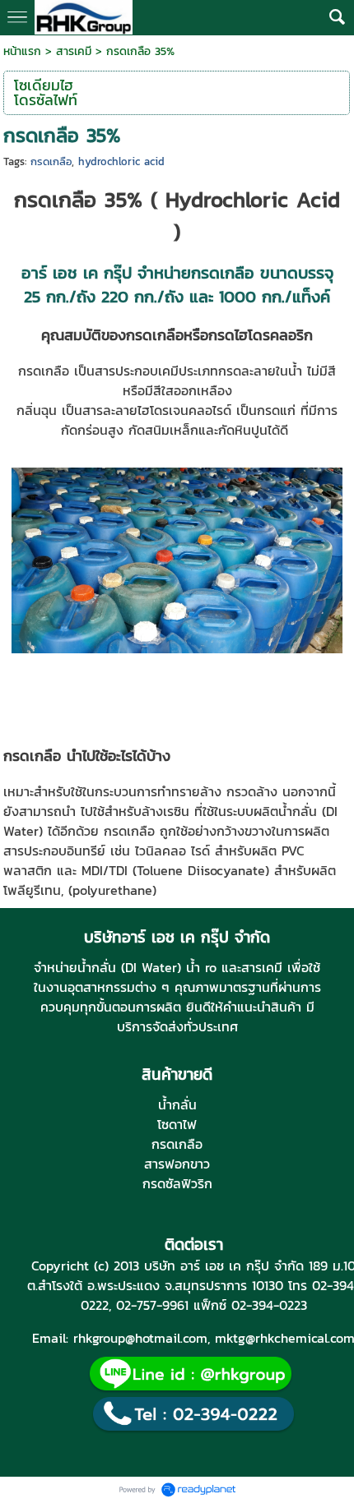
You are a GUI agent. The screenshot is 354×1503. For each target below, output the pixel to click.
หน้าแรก (22, 51)
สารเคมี (73, 51)
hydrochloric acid (121, 161)
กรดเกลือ (51, 161)
